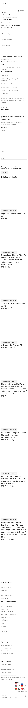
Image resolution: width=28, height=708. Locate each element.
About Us (3, 626)
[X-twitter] (7, 574)
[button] (9, 381)
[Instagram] (11, 574)
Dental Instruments (11, 18)
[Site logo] (15, 3)
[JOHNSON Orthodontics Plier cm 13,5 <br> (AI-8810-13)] (14, 282)
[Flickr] (3, 578)
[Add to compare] (3, 207)
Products (3, 629)
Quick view (7, 207)
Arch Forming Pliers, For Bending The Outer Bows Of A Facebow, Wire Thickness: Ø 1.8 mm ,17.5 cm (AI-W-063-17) (13, 481)
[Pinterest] (15, 574)
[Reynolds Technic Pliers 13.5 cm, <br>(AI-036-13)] (14, 192)
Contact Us (4, 631)
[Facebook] (3, 574)
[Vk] (19, 574)
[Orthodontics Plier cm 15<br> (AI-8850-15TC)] (14, 324)
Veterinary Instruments (7, 653)
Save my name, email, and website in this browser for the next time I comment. (12, 167)
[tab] (10, 67)
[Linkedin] (24, 574)
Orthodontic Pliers (6, 19)
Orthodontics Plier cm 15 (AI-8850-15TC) (11, 346)
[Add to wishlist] (11, 207)
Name (3, 151)
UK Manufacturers (5, 700)
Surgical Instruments (6, 645)
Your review (4, 133)
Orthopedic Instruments (7, 651)
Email (3, 158)
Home (2, 18)
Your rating (4, 127)
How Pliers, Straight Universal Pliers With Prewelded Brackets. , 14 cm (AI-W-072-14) (13, 436)
